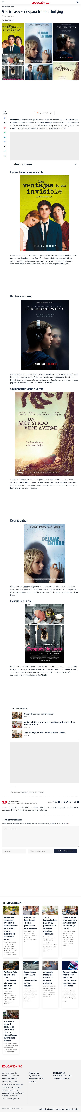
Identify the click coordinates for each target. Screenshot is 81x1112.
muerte (50, 383)
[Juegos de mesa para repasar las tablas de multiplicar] (50, 965)
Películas (33, 792)
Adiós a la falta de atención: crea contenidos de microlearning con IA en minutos (10, 980)
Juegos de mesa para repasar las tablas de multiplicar (48, 977)
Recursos (10, 6)
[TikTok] (67, 802)
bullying (18, 669)
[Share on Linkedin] (4, 137)
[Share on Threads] (4, 146)
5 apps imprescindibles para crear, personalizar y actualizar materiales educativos (50, 925)
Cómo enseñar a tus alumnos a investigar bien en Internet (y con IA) (70, 923)
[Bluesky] (78, 802)
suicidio (68, 255)
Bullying (24, 792)
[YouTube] (59, 802)
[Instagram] (62, 802)
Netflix (48, 374)
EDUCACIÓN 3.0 (9, 20)
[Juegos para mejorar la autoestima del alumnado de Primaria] (17, 734)
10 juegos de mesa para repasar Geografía (39, 714)
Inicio (4, 6)
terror (25, 587)
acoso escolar (25, 482)
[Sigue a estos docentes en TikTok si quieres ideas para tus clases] (31, 910)
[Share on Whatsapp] (4, 132)
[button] (3, 2)
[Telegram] (72, 802)
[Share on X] (4, 123)
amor (63, 264)
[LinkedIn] (70, 802)
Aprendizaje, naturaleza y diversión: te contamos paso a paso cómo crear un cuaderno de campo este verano (10, 928)
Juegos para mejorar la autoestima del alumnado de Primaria (45, 732)
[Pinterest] (64, 802)
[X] (56, 802)
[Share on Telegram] (4, 141)
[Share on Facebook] (4, 118)
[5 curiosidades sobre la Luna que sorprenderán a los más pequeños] (31, 965)
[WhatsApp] (75, 802)
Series (41, 792)
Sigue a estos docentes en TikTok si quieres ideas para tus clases (30, 923)
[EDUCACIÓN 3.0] (40, 2)
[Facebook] (53, 802)
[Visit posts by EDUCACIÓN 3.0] (4, 802)
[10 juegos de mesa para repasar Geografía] (17, 715)
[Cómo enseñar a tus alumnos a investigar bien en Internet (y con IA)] (70, 910)
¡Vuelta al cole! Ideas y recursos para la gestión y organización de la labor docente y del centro (49, 723)
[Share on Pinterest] (4, 127)
